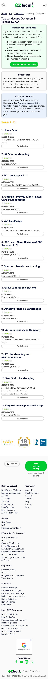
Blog (27, 507)
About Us (29, 490)
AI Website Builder (9, 512)
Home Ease (10, 130)
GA (10, 13)
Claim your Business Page (12, 593)
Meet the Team (32, 493)
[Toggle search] (3, 5)
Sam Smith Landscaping (19, 378)
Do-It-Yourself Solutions (11, 490)
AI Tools (4, 495)
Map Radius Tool (8, 617)
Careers (28, 495)
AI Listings (5, 498)
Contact (28, 504)
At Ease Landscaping (16, 154)
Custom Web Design (10, 543)
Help (27, 501)
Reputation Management (12, 549)
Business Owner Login (11, 528)
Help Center (6, 522)
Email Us (13, 464)
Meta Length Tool (9, 622)
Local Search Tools (9, 614)
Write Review (22, 146)
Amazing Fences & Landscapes (22, 308)
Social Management (10, 546)
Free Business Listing (36, 466)
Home (4, 13)
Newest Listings (8, 602)
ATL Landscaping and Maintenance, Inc (15, 355)
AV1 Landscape (13, 221)
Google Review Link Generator (14, 625)
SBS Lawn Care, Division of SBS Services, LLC (21, 243)
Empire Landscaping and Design (24, 405)
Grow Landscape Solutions (20, 287)
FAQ (3, 525)
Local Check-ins (8, 510)
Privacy (25, 671)
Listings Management (11, 493)
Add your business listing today (21, 104)
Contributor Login (9, 587)
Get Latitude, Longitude (11, 628)
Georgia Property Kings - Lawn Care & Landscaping (21, 198)
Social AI (5, 501)
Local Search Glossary (11, 631)
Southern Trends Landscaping (22, 266)
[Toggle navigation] (44, 5)
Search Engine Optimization (13, 557)
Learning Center (8, 634)
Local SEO (5, 540)
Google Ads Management (12, 551)
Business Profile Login (11, 590)
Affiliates (29, 498)
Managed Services (9, 537)
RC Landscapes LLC (16, 175)
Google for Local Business (12, 575)
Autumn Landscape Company (23, 330)
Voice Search (7, 578)
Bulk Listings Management (13, 596)
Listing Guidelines (9, 599)
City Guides (6, 604)
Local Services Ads (9, 554)
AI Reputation (7, 504)
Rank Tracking (7, 507)
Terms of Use (35, 671)
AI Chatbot (6, 560)
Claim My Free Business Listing (24, 64)
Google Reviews (8, 569)
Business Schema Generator (13, 620)
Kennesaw (19, 13)
